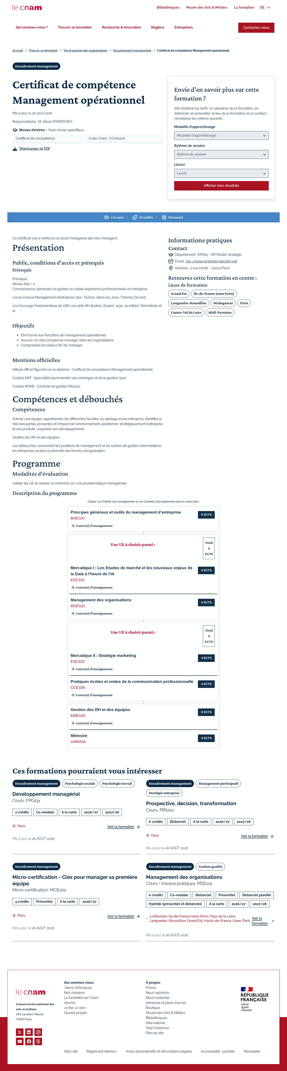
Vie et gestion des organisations (85, 50)
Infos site (71, 1051)
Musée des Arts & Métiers (165, 1013)
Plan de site (154, 1033)
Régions (157, 27)
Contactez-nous (256, 28)
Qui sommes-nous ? (32, 27)
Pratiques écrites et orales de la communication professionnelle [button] (132, 681)
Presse (151, 988)
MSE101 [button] (78, 606)
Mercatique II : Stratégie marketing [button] (103, 655)
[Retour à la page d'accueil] (27, 7)
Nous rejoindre (157, 993)
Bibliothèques (156, 1018)
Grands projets (75, 1013)
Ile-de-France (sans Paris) (214, 293)
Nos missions (74, 993)
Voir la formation (120, 827)
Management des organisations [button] (101, 600)
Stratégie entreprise (164, 793)
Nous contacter (158, 998)
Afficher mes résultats (221, 186)
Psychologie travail (117, 783)
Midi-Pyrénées (220, 312)
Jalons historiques (78, 988)
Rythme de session (189, 146)
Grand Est (179, 293)
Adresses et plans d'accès (166, 1003)
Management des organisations (184, 877)
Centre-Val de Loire (186, 312)
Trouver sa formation (75, 27)
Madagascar (223, 303)
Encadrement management (132, 50)
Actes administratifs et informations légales (159, 1051)
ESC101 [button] (78, 580)
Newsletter (252, 1051)
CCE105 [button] (78, 687)
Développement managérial (46, 794)
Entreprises (183, 27)
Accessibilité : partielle (218, 1051)
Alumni (69, 1003)
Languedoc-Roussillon (188, 303)
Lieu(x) (179, 165)
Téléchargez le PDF (34, 149)
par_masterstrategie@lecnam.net (211, 261)
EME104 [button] (78, 716)
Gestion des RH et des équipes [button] (100, 709)
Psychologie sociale (80, 783)
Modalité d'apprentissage (194, 127)
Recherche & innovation (121, 27)
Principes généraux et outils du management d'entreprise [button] (126, 512)
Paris (244, 303)
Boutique (153, 1008)
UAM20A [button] (78, 742)
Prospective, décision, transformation (191, 803)
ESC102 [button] (78, 661)
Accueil (17, 50)
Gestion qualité (210, 866)
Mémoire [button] (79, 735)
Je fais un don (75, 1008)
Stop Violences (157, 1028)
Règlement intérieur (102, 1051)
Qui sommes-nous (79, 983)
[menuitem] (168, 7)
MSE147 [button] (78, 518)
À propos (153, 983)
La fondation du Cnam (81, 998)
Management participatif (218, 783)
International (155, 1023)
